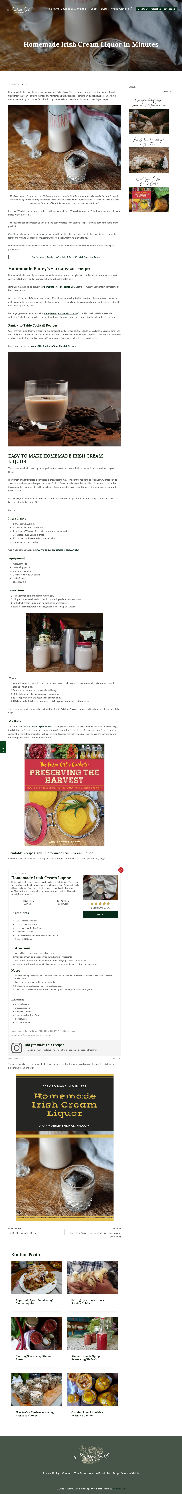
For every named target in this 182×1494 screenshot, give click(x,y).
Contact (66, 1473)
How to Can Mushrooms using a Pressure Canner (36, 1414)
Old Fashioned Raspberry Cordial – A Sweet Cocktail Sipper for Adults (66, 257)
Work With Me (120, 9)
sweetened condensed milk (65, 549)
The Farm (53, 9)
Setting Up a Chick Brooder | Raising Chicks (89, 1301)
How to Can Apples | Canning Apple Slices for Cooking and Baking (95, 1232)
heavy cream (43, 549)
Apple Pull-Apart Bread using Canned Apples (34, 1301)
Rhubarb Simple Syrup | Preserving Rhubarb (86, 1357)
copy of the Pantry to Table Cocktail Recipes (53, 346)
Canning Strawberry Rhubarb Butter (34, 1357)
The (30, 726)
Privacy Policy (51, 1473)
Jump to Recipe (19, 84)
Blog (116, 1473)
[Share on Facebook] (3, 744)
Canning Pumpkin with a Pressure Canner (87, 1414)
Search (132, 86)
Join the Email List (99, 1473)
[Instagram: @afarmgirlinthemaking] (18, 1048)
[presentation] (36, 1277)
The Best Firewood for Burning (23, 1230)
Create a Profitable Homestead (156, 8)
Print (100, 914)
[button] (132, 9)
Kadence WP (119, 1488)
